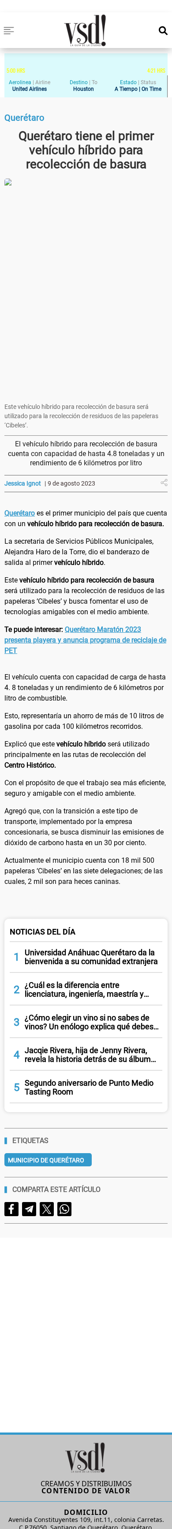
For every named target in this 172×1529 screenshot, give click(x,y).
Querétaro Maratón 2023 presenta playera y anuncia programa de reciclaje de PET (85, 640)
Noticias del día (42, 931)
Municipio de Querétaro (46, 1160)
